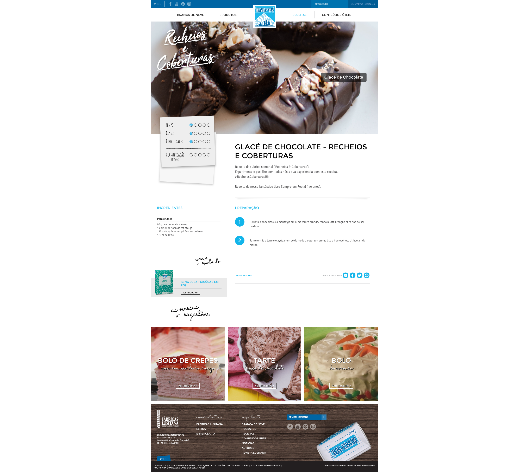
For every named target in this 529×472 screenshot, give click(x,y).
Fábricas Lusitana (209, 424)
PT (155, 4)
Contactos (160, 465)
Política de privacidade (182, 465)
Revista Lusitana (254, 452)
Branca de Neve (190, 15)
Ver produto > (190, 293)
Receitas (299, 15)
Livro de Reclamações (193, 468)
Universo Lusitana (363, 4)
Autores (248, 447)
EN (159, 4)
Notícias (248, 443)
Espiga (201, 428)
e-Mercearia (205, 433)
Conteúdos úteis (336, 15)
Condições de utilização (211, 465)
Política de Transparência (266, 465)
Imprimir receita (243, 275)
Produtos (228, 15)
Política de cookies (238, 465)
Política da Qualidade (166, 468)
